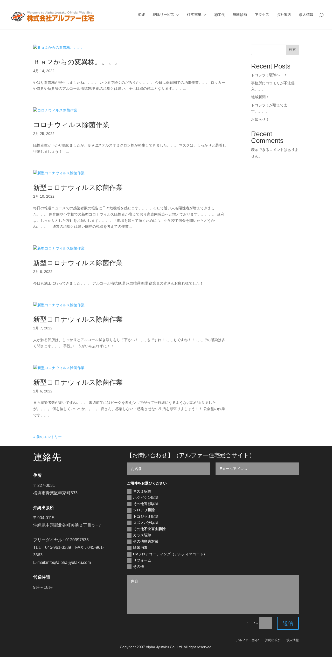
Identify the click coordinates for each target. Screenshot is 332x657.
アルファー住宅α (247, 640)
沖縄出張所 (273, 640)
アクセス (262, 15)
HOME (141, 15)
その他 (138, 566)
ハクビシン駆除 (145, 497)
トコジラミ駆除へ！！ (269, 75)
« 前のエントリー (47, 437)
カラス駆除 (142, 535)
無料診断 (240, 15)
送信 (288, 623)
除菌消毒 (140, 547)
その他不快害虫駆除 (149, 529)
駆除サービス (163, 15)
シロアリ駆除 (144, 510)
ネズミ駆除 (142, 491)
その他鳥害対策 (145, 541)
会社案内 (284, 15)
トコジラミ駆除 (145, 516)
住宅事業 (194, 15)
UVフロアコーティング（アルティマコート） (170, 554)
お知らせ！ (260, 119)
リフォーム (142, 560)
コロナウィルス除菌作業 (71, 125)
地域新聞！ (260, 97)
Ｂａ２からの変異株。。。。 (77, 62)
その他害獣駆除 (145, 504)
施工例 (219, 15)
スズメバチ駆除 (145, 523)
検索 (292, 49)
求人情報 (306, 15)
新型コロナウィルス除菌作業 (78, 187)
